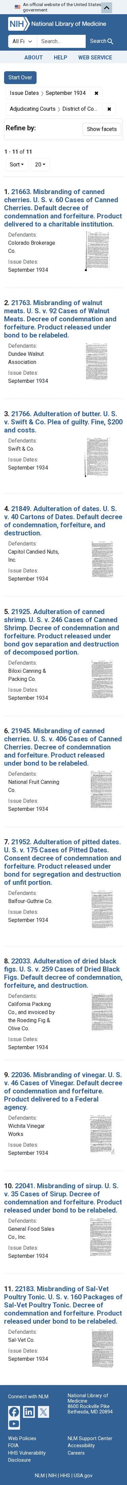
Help (60, 57)
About (33, 57)
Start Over (20, 77)
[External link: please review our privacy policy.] (14, 1411)
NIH (52, 1476)
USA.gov (83, 1476)
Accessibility (81, 1446)
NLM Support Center (90, 1438)
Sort (15, 164)
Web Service (95, 57)
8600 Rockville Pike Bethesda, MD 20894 (90, 1409)
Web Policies (22, 1438)
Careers (76, 1453)
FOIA (13, 1446)
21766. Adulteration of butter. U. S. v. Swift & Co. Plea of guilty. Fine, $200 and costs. (63, 422)
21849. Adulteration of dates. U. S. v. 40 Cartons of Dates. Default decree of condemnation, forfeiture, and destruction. (63, 521)
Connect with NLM (28, 1397)
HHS (65, 1476)
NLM (40, 1476)
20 (42, 164)
